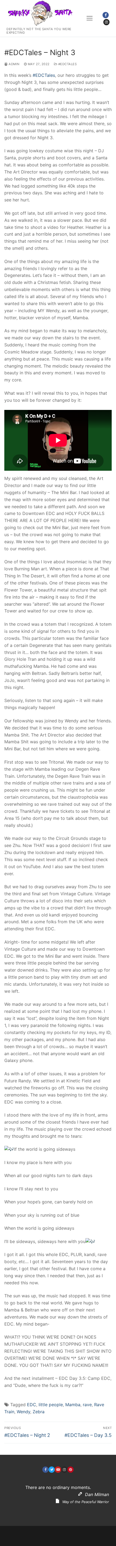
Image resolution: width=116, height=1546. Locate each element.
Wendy (23, 1411)
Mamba (72, 1404)
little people (51, 1404)
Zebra (39, 1411)
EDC (31, 1404)
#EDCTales (67, 64)
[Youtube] (58, 1469)
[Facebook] (106, 15)
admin (14, 64)
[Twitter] (52, 1469)
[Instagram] (106, 22)
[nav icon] (89, 18)
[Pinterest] (70, 1469)
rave (87, 1404)
